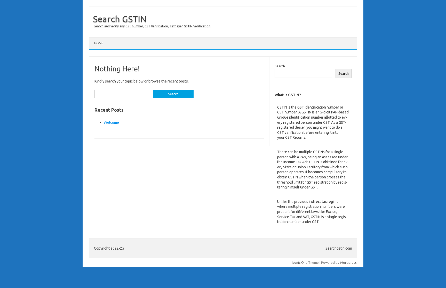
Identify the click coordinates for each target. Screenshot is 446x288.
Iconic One (299, 262)
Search (280, 66)
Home (98, 43)
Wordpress (348, 262)
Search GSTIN (120, 19)
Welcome (111, 122)
